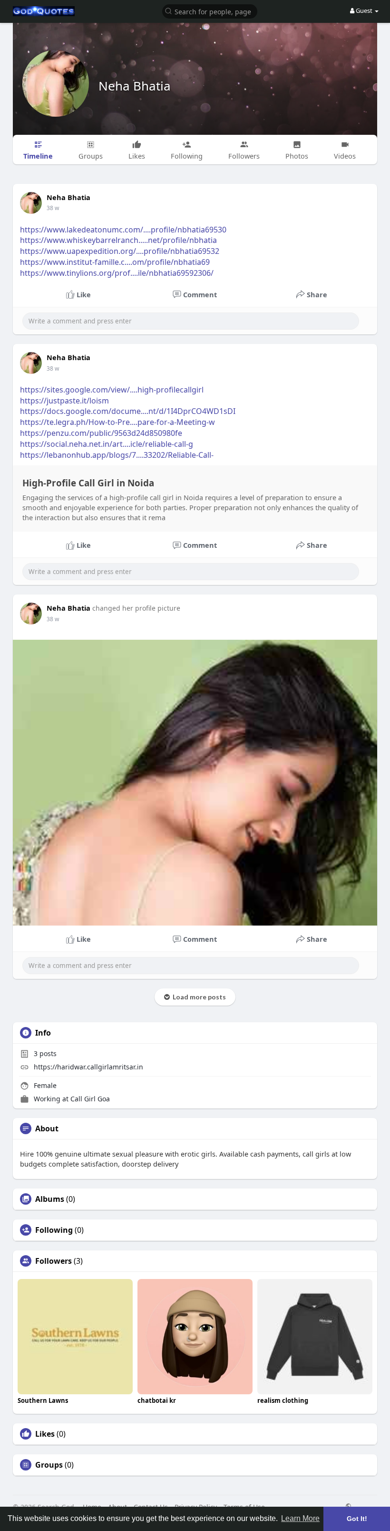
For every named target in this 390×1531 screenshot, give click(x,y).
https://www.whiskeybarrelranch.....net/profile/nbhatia (118, 240)
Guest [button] (364, 10)
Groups (49, 1465)
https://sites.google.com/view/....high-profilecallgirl (112, 389)
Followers (53, 1261)
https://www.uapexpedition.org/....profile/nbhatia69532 (119, 251)
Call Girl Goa (90, 1098)
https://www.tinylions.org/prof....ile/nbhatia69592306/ (117, 273)
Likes (45, 1434)
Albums (49, 1199)
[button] (210, 11)
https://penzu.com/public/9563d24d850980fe (101, 433)
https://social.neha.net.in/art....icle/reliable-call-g (106, 444)
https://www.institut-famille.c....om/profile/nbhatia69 (115, 262)
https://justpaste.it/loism (64, 400)
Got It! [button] (357, 1518)
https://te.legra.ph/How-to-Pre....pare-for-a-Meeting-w (117, 422)
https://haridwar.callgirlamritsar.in (88, 1066)
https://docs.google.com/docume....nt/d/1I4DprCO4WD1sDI (127, 411)
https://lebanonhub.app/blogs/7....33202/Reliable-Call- (117, 455)
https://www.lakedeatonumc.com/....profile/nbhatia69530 (123, 229)
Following (54, 1230)
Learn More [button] (300, 1518)
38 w (53, 208)
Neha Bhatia (134, 85)
